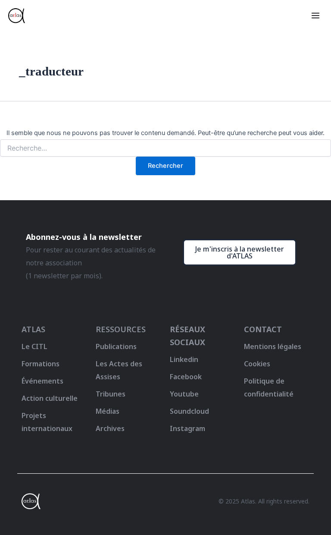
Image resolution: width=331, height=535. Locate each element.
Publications (116, 346)
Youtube (184, 394)
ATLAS (33, 329)
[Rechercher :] (165, 148)
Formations (40, 363)
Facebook (186, 376)
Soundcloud (189, 411)
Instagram (187, 428)
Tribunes (110, 394)
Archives (110, 428)
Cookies (257, 363)
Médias (107, 411)
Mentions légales (272, 346)
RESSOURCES (121, 329)
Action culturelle (50, 398)
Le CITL (34, 346)
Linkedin (184, 359)
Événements (42, 381)
